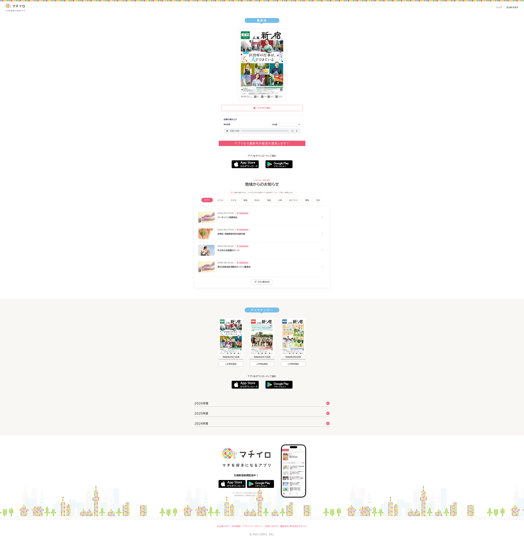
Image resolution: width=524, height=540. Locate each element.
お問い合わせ (271, 526)
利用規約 (236, 526)
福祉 (269, 200)
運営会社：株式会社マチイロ (293, 526)
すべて (207, 200)
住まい (257, 200)
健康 (245, 200)
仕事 (280, 200)
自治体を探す (512, 7)
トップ (499, 7)
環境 (307, 200)
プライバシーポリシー (253, 526)
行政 (318, 200)
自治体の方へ (223, 526)
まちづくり (293, 200)
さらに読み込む (263, 282)
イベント (220, 200)
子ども (233, 200)
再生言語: (227, 124)
